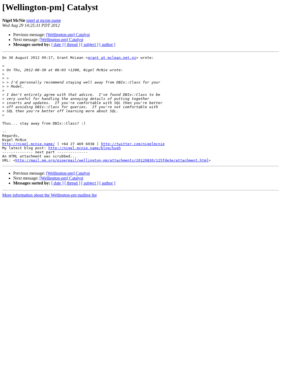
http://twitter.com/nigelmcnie (133, 144)
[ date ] (57, 44)
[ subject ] (89, 44)
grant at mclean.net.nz (112, 58)
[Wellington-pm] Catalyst (68, 34)
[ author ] (107, 44)
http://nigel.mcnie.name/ (28, 144)
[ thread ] (72, 44)
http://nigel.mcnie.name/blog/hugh (84, 148)
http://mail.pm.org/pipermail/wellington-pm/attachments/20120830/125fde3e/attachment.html (112, 160)
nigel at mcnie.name (43, 20)
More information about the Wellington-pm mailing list (49, 195)
